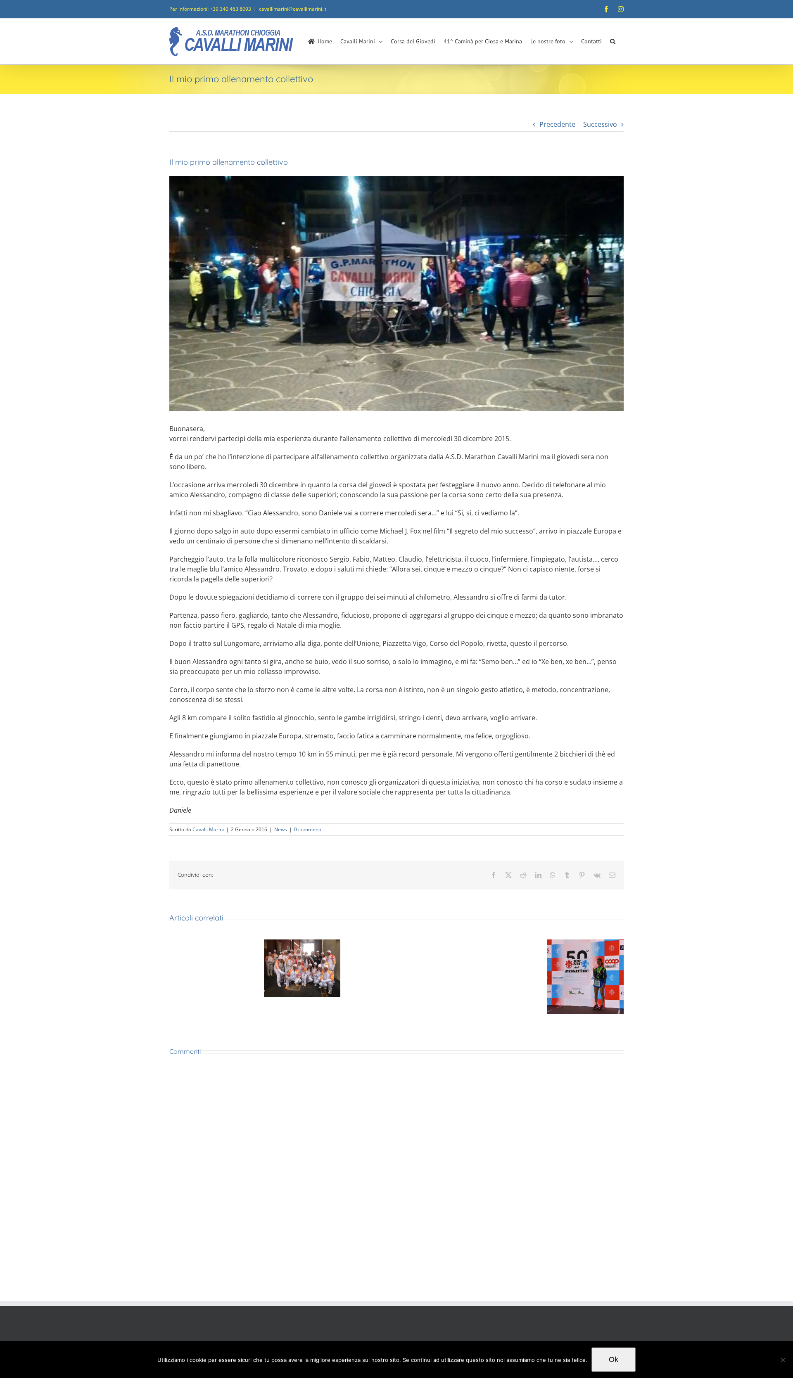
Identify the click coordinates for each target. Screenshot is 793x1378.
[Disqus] (396, 1179)
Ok (613, 1359)
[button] (612, 41)
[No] (783, 1360)
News (280, 829)
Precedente (557, 124)
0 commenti (307, 829)
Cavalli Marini (208, 829)
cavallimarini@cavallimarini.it (292, 8)
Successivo (600, 124)
